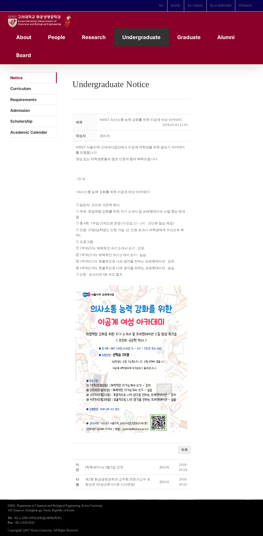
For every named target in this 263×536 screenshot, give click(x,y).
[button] (105, 136)
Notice (16, 77)
